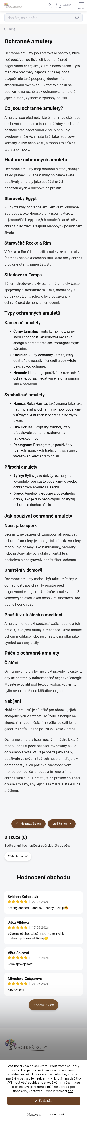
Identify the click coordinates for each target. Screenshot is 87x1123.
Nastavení (34, 1114)
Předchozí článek (30, 823)
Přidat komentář (18, 856)
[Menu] (81, 5)
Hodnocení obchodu (43, 877)
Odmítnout (57, 1114)
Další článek (59, 823)
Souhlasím (45, 1100)
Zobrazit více (43, 1005)
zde (70, 1091)
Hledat (77, 17)
